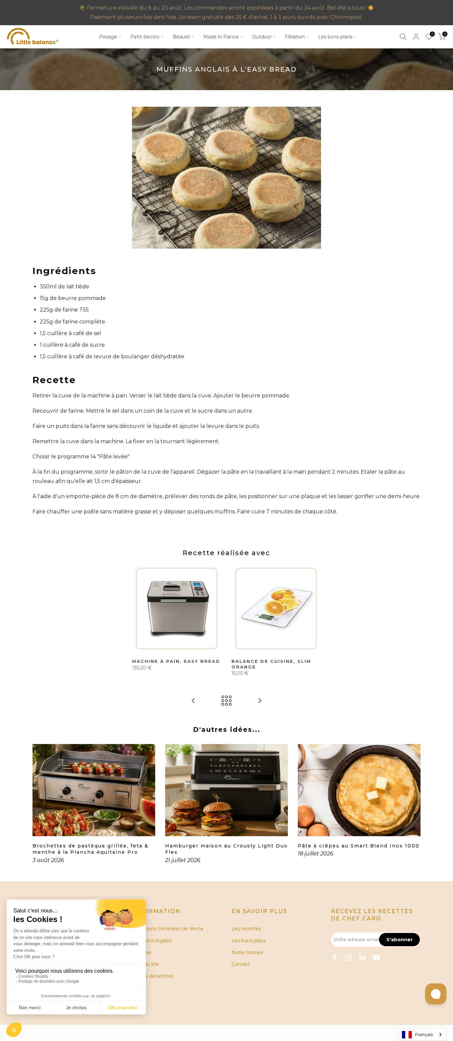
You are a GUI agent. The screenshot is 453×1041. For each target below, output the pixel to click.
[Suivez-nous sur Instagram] (348, 957)
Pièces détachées (152, 976)
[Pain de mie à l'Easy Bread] (259, 701)
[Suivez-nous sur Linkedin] (362, 957)
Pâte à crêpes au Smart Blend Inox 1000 (359, 846)
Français (424, 1034)
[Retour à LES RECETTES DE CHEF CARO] (226, 701)
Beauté (181, 37)
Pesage (108, 37)
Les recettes (246, 929)
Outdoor (262, 37)
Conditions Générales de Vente (167, 929)
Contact (240, 964)
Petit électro (145, 37)
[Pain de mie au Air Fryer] (193, 701)
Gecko (124, 1035)
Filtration (295, 37)
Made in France (221, 37)
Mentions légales (151, 941)
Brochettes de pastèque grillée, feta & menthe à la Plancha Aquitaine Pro (90, 849)
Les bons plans (335, 37)
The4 (189, 1035)
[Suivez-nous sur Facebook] (334, 957)
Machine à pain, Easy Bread (176, 661)
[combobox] (422, 1034)
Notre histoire (247, 952)
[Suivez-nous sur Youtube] (376, 957)
